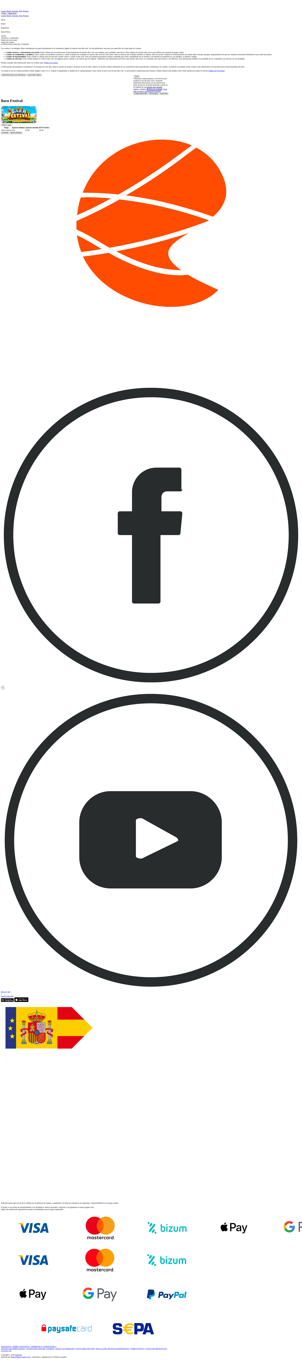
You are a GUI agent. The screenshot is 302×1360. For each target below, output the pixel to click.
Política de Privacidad (216, 71)
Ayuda (3, 36)
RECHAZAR (153, 94)
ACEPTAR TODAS (34, 75)
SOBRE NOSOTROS (20, 1347)
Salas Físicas (6, 32)
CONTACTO (6, 1351)
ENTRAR (5, 133)
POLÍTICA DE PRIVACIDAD (13, 1349)
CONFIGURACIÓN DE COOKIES (40, 1349)
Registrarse (12, 13)
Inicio (3, 20)
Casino (3, 11)
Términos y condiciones (10, 38)
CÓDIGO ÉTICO (137, 1349)
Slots (21, 11)
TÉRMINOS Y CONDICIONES (43, 1347)
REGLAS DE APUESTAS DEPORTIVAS (112, 1349)
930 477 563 (5, 992)
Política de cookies (51, 63)
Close (137, 76)
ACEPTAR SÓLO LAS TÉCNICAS (13, 75)
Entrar (4, 13)
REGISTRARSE (16, 133)
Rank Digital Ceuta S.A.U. (21, 1357)
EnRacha (18, 1355)
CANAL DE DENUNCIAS (156, 1349)
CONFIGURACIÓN (140, 94)
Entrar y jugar (6, 125)
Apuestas (15, 11)
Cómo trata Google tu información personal (150, 90)
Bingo (9, 11)
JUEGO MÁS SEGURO (85, 1349)
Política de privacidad (9, 40)
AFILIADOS (6, 1347)
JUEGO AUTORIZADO (65, 1349)
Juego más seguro (7, 42)
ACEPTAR (163, 94)
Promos (26, 11)
